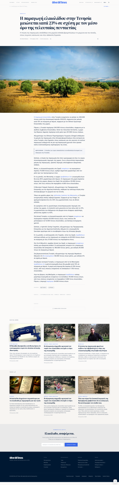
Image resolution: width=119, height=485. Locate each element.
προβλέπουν (65, 177)
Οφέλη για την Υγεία (82, 462)
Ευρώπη (12, 396)
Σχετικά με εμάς (70, 476)
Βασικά (81, 2)
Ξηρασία (56, 294)
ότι (70, 177)
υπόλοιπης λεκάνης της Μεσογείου (66, 195)
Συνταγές (88, 2)
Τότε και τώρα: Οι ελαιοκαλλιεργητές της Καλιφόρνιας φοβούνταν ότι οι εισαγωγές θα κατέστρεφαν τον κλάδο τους (93, 400)
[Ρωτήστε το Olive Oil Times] (115, 481)
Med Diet (46, 462)
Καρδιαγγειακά (47, 464)
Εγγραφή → (106, 6)
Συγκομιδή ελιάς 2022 (47, 294)
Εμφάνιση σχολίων (60, 308)
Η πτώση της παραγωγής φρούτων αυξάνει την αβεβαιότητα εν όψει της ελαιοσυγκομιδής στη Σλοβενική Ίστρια (92, 348)
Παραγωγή (34, 2)
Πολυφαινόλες (47, 460)
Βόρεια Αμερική (82, 396)
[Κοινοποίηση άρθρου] (97, 39)
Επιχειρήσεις (25, 2)
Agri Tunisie (43, 287)
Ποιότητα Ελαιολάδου (83, 460)
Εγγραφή (78, 476)
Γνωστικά (46, 467)
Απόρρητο (90, 476)
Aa (50, 38)
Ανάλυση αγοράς (99, 460)
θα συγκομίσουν (48, 256)
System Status (106, 476)
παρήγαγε (50, 281)
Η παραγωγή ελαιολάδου (42, 117)
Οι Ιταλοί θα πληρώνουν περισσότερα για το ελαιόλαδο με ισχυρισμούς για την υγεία (25, 399)
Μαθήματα (97, 2)
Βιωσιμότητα (64, 467)
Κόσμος (12, 2)
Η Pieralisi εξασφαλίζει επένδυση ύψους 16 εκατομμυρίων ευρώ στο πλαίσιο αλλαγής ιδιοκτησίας (25, 348)
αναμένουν (65, 168)
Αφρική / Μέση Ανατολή (51, 344)
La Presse (51, 287)
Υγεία (18, 2)
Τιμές (62, 460)
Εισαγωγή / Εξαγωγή (65, 464)
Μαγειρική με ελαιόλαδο (83, 464)
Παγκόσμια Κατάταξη (100, 462)
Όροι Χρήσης (98, 476)
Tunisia (68, 294)
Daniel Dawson (25, 38)
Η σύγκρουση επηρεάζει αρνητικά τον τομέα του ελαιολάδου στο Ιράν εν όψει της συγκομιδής (58, 348)
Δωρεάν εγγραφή (71, 444)
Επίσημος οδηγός (99, 464)
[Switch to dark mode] (109, 2)
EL (105, 2)
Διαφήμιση (84, 476)
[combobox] (56, 6)
